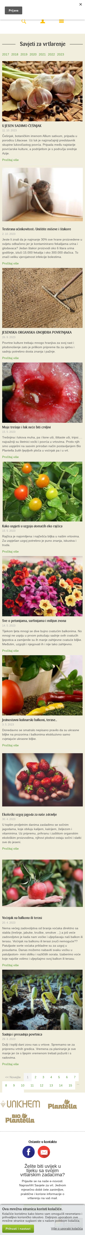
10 (22, 1085)
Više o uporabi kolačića (67, 1228)
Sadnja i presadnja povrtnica (22, 1034)
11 (32, 1085)
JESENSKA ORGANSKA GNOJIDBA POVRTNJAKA (37, 332)
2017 (5, 54)
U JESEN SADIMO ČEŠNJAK (21, 126)
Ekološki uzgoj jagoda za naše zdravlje (29, 814)
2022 (51, 54)
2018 (14, 54)
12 (41, 1085)
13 (51, 1085)
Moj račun (42, 21)
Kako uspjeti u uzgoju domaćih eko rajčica (32, 526)
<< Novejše (13, 1077)
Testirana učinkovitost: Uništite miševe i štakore (36, 229)
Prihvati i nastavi (18, 1228)
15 (70, 1085)
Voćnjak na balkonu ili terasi (22, 918)
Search (23, 21)
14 (61, 1085)
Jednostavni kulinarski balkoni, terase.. (29, 720)
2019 (23, 54)
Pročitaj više (10, 160)
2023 (60, 54)
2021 (42, 54)
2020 (33, 54)
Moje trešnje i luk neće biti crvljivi (26, 427)
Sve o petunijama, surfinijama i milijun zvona (34, 620)
